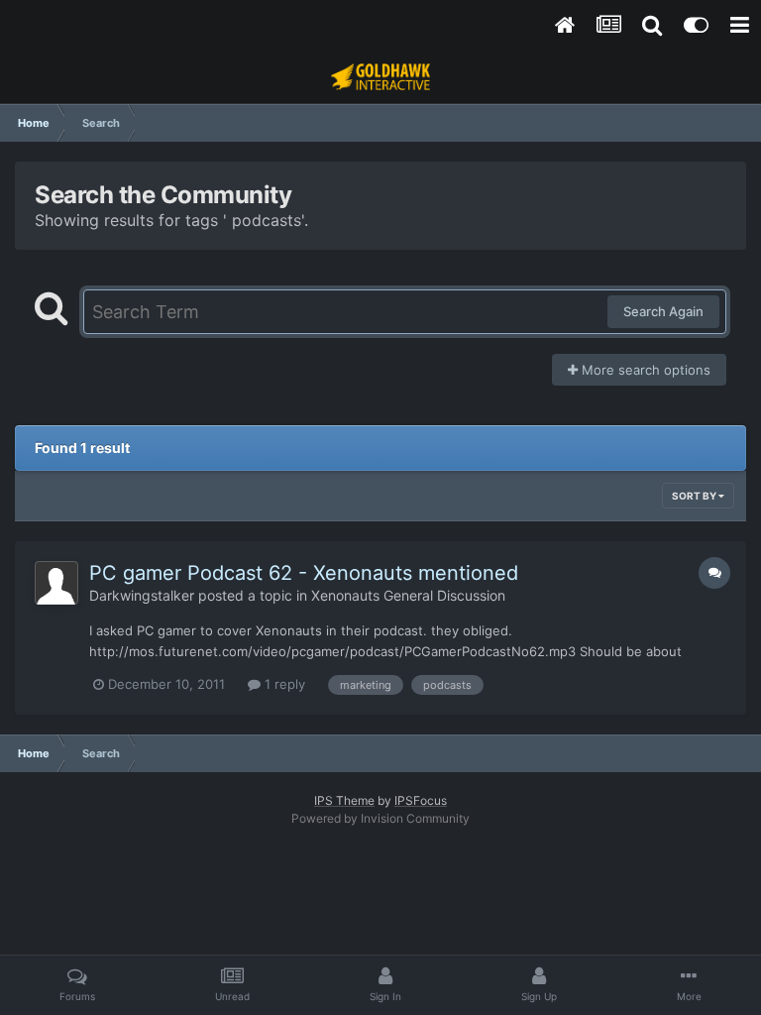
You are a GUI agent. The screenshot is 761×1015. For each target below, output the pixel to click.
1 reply (283, 684)
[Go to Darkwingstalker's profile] (56, 583)
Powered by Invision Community (380, 818)
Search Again (663, 311)
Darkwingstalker (141, 595)
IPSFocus (420, 800)
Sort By (695, 496)
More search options (644, 370)
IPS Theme (344, 800)
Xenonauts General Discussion (408, 595)
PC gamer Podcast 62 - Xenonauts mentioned (303, 573)
